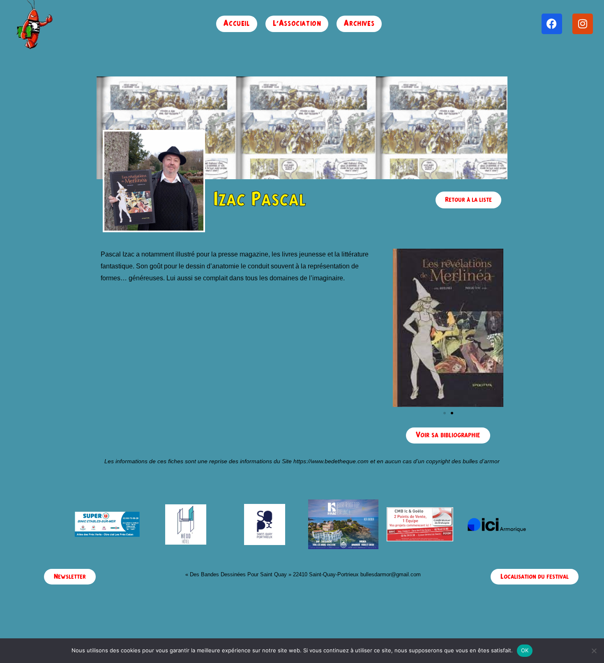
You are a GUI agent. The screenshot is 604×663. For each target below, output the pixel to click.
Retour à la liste (468, 199)
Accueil (236, 24)
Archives (359, 24)
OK (525, 650)
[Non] (594, 651)
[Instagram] (582, 24)
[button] (444, 413)
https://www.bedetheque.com (331, 461)
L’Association (297, 24)
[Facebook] (552, 24)
